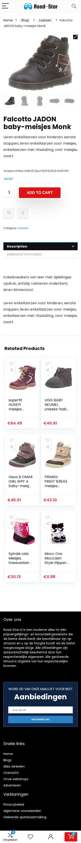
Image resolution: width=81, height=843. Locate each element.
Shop (25, 20)
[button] (75, 37)
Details (7, 179)
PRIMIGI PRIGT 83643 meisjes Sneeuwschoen (56, 486)
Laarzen (45, 20)
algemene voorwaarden (22, 811)
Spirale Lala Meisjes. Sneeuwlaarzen (20, 560)
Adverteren (12, 785)
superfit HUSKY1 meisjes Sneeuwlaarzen (20, 409)
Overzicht (11, 772)
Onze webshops (15, 779)
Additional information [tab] (24, 254)
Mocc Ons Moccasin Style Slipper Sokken (56, 560)
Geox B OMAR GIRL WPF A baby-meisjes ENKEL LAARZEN (21, 486)
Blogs (7, 760)
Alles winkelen (14, 766)
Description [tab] (17, 246)
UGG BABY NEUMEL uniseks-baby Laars (57, 407)
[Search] (74, 6)
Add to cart (40, 193)
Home (8, 20)
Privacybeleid (13, 804)
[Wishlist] (30, 837)
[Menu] (5, 6)
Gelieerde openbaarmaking (24, 817)
